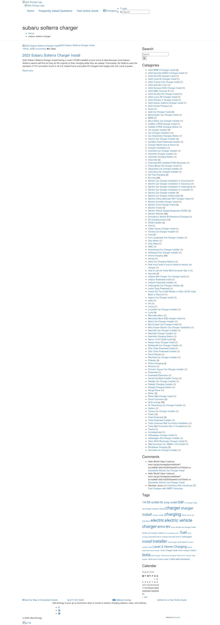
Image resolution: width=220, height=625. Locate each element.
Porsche (152, 366)
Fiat (150, 225)
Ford (150, 234)
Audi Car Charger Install (159, 111)
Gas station (153, 240)
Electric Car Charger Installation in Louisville (169, 189)
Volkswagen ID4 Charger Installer (164, 438)
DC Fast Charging (156, 174)
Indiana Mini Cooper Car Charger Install (167, 276)
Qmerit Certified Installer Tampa (163, 378)
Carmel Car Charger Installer (162, 138)
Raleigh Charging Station (160, 387)
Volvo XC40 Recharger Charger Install (166, 441)
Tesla (150, 414)
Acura (151, 108)
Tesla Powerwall (155, 417)
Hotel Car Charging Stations (161, 261)
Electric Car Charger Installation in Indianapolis (170, 186)
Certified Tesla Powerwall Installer (164, 141)
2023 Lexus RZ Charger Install (162, 96)
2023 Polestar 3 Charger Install (163, 99)
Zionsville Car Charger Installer (162, 450)
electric (157, 520)
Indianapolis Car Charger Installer (164, 285)
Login (124, 8)
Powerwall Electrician (158, 375)
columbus (146, 521)
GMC (150, 246)
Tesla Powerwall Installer (160, 420)
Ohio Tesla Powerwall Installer (162, 351)
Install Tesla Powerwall (159, 288)
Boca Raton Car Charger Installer (164, 120)
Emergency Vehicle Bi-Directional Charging (168, 216)
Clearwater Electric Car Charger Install (166, 470)
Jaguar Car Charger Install (160, 297)
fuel (183, 532)
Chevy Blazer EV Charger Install (163, 165)
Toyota (151, 429)
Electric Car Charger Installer (162, 192)
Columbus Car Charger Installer (163, 171)
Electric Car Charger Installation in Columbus (169, 183)
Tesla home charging (168, 555)
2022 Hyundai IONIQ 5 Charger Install (166, 72)
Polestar (152, 360)
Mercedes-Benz (155, 315)
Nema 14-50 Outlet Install (160, 339)
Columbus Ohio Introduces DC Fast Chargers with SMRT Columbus (172, 487)
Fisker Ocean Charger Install (161, 228)
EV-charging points (157, 219)
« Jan (144, 596)
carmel (162, 508)
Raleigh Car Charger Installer (162, 381)
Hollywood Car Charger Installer (163, 252)
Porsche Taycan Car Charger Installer (166, 369)
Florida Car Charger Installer (161, 231)
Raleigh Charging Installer (160, 384)
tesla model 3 (164, 559)
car (181, 501)
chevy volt (190, 515)
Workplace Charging (157, 447)
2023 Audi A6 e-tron (157, 84)
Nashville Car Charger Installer (162, 330)
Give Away (153, 243)
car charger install (191, 503)
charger (172, 507)
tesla (146, 554)
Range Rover (154, 390)
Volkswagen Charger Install (161, 435)
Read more (27, 70)
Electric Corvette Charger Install (163, 201)
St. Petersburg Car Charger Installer (165, 405)
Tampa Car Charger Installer (161, 411)
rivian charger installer (187, 550)
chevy (184, 515)
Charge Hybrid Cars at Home (162, 144)
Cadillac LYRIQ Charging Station (163, 126)
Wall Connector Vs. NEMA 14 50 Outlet (166, 444)
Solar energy (154, 402)
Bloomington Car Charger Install (163, 114)
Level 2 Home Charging (170, 546)
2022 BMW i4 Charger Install (161, 69)
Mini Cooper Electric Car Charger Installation (169, 327)
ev (168, 526)
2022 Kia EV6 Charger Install (162, 75)
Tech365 (177, 617)
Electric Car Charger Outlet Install (164, 195)
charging (172, 514)
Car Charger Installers (158, 132)
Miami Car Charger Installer (161, 321)
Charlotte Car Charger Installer (162, 150)
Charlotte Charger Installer (160, 153)
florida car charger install (186, 527)
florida (173, 527)
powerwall (145, 550)
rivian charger (155, 550)
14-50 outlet (150, 502)
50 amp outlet (168, 502)
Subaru (151, 408)
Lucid (150, 312)
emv (161, 526)
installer (160, 541)
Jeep (150, 300)
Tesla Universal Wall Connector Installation (168, 423)
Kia (149, 303)
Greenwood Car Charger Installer (164, 249)
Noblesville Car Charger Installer (163, 345)
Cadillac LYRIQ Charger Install (162, 123)
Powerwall (153, 372)
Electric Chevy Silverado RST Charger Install (169, 198)
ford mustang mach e (172, 533)
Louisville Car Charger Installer (162, 309)
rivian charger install (169, 550)
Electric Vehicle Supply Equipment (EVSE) (168, 210)
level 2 (185, 541)
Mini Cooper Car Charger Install (163, 324)
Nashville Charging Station (160, 336)
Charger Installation (157, 147)
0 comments (39, 48)
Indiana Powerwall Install (160, 279)
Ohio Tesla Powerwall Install (161, 348)
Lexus (151, 306)
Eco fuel (152, 177)
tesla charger (155, 555)
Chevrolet (152, 159)
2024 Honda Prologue (158, 105)
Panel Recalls (154, 354)
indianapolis (187, 536)
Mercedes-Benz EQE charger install (165, 318)
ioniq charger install (174, 542)
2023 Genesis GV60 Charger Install (165, 87)
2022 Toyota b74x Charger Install (164, 81)
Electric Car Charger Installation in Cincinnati (169, 180)
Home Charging (155, 255)
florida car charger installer (153, 533)
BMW (150, 117)
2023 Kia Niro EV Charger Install (163, 93)
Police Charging (155, 363)
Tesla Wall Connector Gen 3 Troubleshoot (168, 426)
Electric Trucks (155, 207)
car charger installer (157, 129)
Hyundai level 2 (174, 536)
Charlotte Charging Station (160, 156)
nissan (189, 547)
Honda (151, 258)
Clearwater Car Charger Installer (163, 168)
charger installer (158, 515)
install (147, 541)
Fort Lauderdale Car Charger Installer (166, 237)
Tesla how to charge (183, 555)
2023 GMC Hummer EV (159, 90)
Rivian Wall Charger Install (160, 396)
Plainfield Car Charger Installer (162, 357)
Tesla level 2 (153, 559)
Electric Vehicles (155, 213)
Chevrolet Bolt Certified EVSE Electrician (167, 162)
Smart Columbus (156, 399)
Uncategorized (155, 432)
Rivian (151, 393)
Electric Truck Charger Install (161, 204)
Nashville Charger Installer (160, 333)
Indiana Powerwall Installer (160, 282)
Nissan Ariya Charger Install (161, 342)
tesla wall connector (180, 558)
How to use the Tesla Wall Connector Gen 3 (168, 270)
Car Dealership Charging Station (163, 135)
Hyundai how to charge (158, 536)
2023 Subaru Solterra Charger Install (77, 45)
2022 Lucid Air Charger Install (162, 78)
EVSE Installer (155, 222)
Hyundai (152, 273)
